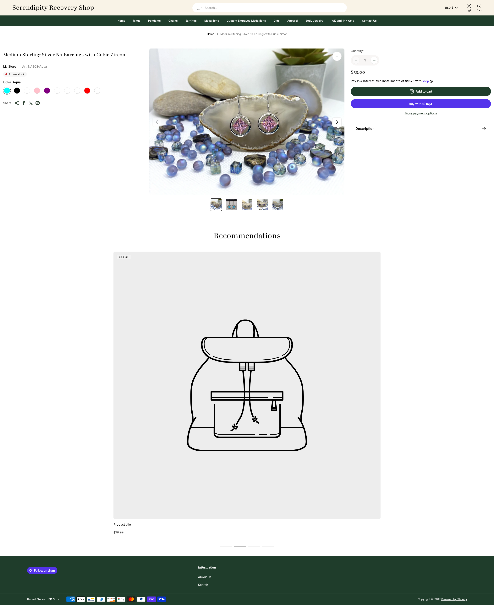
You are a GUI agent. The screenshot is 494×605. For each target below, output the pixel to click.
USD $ (449, 7)
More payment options (421, 113)
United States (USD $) (41, 599)
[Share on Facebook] (23, 103)
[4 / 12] (262, 204)
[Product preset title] (247, 385)
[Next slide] (337, 122)
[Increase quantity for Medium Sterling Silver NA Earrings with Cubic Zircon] (374, 60)
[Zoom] (337, 56)
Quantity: (357, 51)
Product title (122, 524)
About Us (204, 577)
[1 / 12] (216, 204)
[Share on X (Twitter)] (30, 103)
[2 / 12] (231, 204)
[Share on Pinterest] (37, 103)
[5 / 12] (278, 204)
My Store (9, 66)
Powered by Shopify (454, 599)
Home (210, 34)
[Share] (16, 103)
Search (203, 585)
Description (365, 129)
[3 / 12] (247, 204)
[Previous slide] (157, 122)
